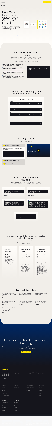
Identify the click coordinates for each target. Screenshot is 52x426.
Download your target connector (11, 145)
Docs (44, 5)
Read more (6, 195)
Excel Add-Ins (4, 393)
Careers (40, 393)
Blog (3, 405)
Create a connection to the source (11, 160)
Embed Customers (30, 388)
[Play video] (38, 150)
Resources (4, 407)
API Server (3, 390)
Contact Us (40, 395)
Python (3, 388)
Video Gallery (4, 412)
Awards (40, 388)
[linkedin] (3, 375)
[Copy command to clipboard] (40, 103)
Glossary (3, 410)
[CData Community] (8, 375)
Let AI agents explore (9, 163)
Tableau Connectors (5, 396)
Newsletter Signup (5, 408)
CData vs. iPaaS (29, 390)
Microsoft (16, 407)
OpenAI (15, 410)
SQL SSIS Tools (16, 387)
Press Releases (41, 385)
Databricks (16, 404)
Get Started (48, 5)
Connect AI (16, 385)
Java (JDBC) (4, 385)
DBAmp (15, 388)
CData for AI (35, 2)
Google (15, 405)
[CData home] (3, 2)
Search (41, 2)
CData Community (5, 402)
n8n (15, 408)
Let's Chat (46, 2)
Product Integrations (30, 385)
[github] (6, 375)
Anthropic (16, 402)
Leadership (40, 390)
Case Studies (4, 404)
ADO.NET (3, 387)
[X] (4, 375)
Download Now (25, 351)
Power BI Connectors (5, 395)
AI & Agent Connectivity (31, 387)
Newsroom (40, 387)
